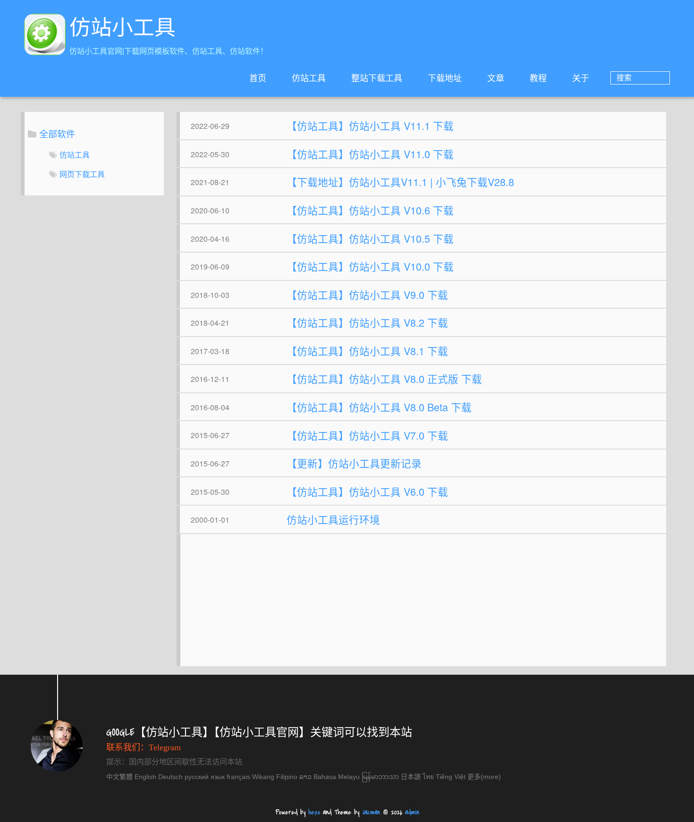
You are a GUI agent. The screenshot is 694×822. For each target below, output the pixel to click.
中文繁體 (119, 776)
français (238, 776)
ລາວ (305, 776)
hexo (314, 812)
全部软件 (57, 133)
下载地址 (445, 77)
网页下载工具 (82, 174)
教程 (538, 77)
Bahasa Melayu (336, 776)
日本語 (411, 776)
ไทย (428, 776)
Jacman (371, 812)
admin (412, 812)
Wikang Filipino (274, 776)
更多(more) (484, 776)
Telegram (165, 747)
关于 (580, 77)
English (145, 776)
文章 (495, 77)
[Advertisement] (423, 605)
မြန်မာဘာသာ (380, 776)
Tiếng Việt (450, 776)
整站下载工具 (376, 77)
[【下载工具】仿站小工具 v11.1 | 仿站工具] (45, 36)
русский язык (205, 776)
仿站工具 (309, 77)
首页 (257, 77)
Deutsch (170, 776)
